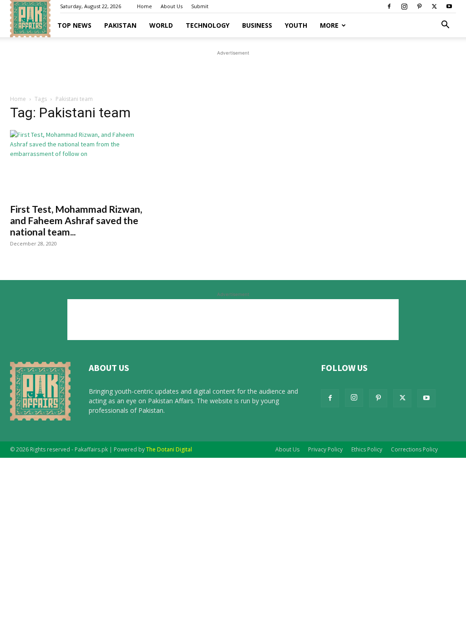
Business (257, 25)
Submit (199, 6)
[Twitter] (434, 6)
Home (144, 6)
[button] (445, 25)
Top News (74, 25)
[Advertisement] (233, 71)
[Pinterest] (419, 6)
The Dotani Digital (169, 449)
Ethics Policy (366, 449)
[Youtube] (449, 6)
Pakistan (120, 25)
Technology (207, 25)
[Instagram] (404, 6)
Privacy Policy (325, 449)
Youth (296, 25)
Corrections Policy (414, 449)
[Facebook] (389, 6)
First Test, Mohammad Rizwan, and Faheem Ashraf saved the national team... (76, 220)
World (161, 25)
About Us (171, 6)
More (329, 25)
